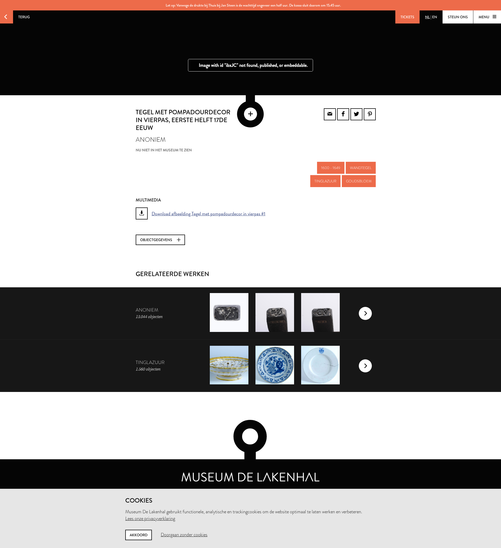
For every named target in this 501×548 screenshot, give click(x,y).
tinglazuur (325, 181)
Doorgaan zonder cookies (184, 534)
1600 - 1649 (330, 167)
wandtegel (361, 167)
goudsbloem (359, 181)
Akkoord (138, 535)
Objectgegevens (156, 239)
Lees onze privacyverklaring (150, 518)
